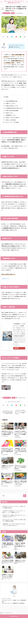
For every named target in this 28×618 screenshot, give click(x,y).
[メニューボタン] (1, 2)
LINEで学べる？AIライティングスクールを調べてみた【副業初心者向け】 (13, 507)
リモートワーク (6, 13)
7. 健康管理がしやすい (10, 115)
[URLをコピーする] (25, 37)
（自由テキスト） (5, 278)
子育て (13, 13)
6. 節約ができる (9, 113)
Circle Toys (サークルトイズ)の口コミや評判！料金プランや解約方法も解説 (13, 520)
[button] (3, 37)
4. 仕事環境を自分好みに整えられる (14, 108)
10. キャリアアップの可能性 (12, 122)
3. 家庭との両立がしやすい (11, 106)
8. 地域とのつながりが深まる (12, 117)
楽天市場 (16, 348)
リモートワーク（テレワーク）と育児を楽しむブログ (14, 1)
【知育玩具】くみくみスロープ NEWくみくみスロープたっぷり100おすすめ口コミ (13, 524)
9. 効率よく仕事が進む (10, 120)
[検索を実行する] (24, 495)
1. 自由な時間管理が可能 (11, 101)
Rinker (19, 345)
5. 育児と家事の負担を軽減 (11, 110)
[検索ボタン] (27, 2)
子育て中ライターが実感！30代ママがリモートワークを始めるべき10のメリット (14, 515)
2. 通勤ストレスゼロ (10, 103)
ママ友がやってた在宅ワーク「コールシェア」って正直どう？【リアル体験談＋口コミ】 (13, 511)
